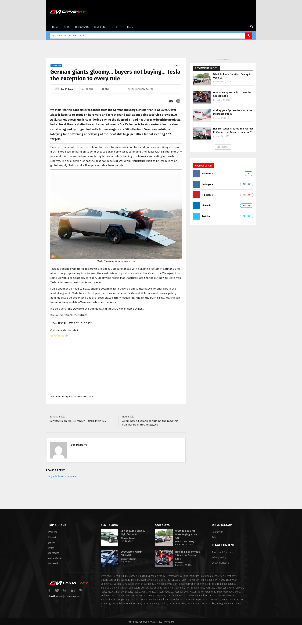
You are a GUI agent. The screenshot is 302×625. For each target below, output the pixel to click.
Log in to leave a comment (62, 476)
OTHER (115, 26)
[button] (251, 27)
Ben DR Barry (79, 444)
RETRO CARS (82, 26)
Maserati (53, 563)
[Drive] (66, 12)
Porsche (52, 532)
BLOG (130, 26)
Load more (222, 147)
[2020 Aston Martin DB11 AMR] (109, 558)
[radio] (51, 336)
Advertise (217, 537)
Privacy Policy (219, 557)
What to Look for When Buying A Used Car (186, 534)
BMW (51, 547)
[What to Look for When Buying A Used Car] (202, 79)
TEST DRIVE (100, 26)
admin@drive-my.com (68, 596)
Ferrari (52, 537)
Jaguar (51, 542)
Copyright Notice (220, 562)
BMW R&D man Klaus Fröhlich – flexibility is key (77, 421)
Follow (246, 184)
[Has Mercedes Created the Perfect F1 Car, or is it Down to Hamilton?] (202, 133)
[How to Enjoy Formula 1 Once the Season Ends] (202, 97)
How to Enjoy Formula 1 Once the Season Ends (187, 555)
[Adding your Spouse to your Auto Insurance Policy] (202, 115)
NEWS (67, 26)
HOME (55, 26)
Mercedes (53, 553)
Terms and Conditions (223, 552)
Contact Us (217, 532)
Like (248, 173)
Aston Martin (55, 558)
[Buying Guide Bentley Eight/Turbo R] (109, 537)
